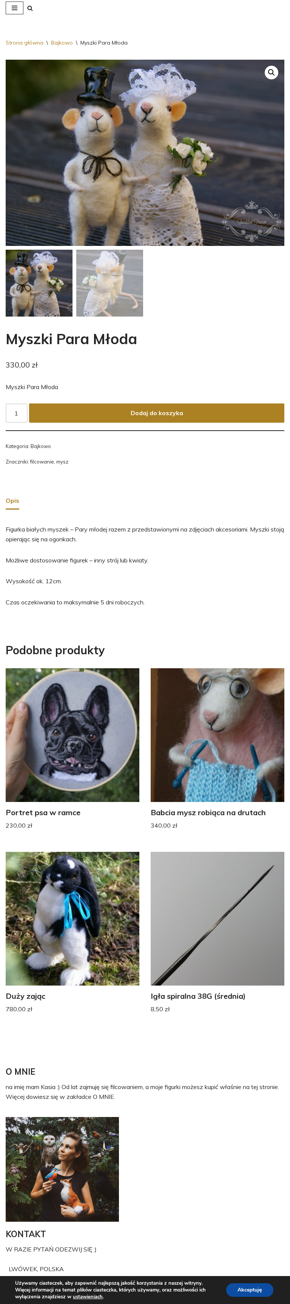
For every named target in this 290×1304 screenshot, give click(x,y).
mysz (62, 462)
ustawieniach (88, 1296)
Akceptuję (250, 1289)
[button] (271, 72)
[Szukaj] (30, 8)
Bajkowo (62, 42)
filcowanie (42, 462)
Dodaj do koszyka (157, 413)
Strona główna (24, 42)
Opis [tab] (12, 500)
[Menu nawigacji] (14, 8)
